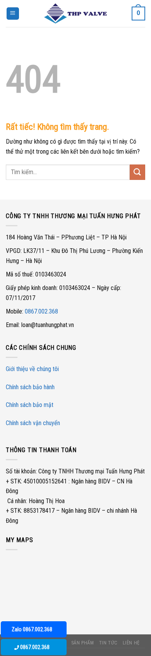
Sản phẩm (82, 643)
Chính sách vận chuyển (33, 423)
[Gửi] (137, 172)
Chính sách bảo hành (30, 387)
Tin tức (108, 643)
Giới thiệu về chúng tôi (32, 369)
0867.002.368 (41, 311)
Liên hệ (131, 643)
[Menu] (13, 13)
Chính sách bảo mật (29, 405)
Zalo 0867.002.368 (32, 629)
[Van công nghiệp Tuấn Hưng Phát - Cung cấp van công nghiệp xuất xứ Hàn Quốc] (75, 13)
